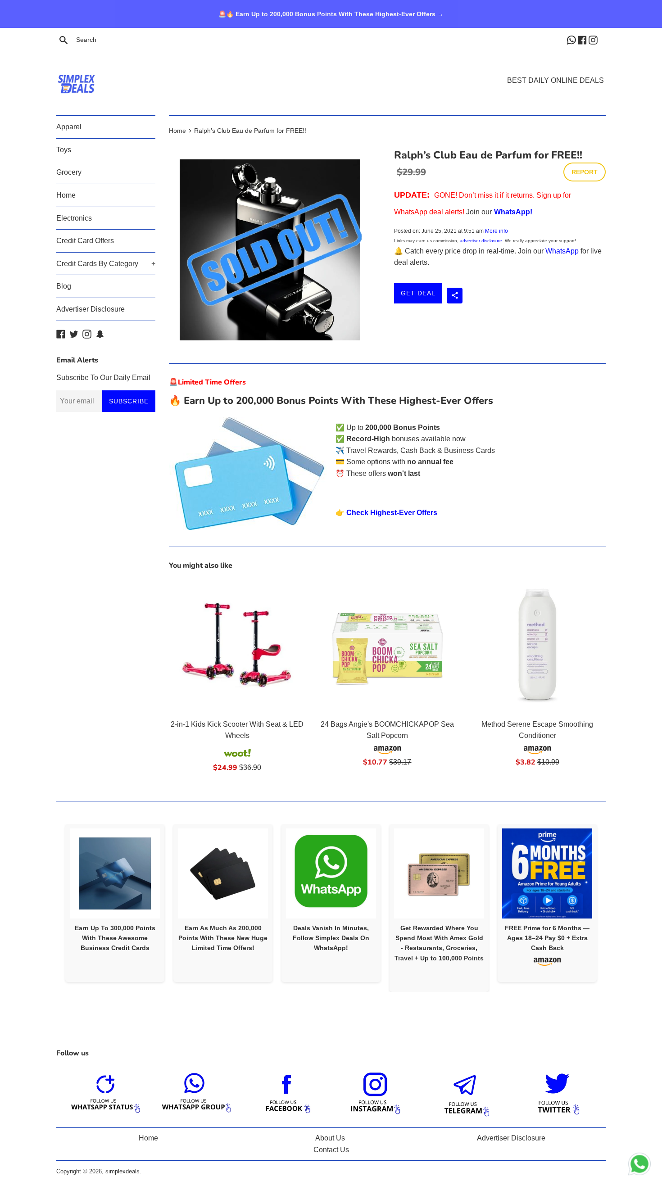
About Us (330, 1138)
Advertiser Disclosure (90, 309)
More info (496, 231)
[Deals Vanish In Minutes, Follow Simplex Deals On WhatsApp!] (331, 873)
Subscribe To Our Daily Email (103, 377)
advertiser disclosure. (481, 240)
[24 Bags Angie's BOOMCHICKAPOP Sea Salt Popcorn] (387, 646)
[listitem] (114, 903)
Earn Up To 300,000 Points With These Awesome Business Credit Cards (115, 938)
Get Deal (418, 293)
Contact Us (331, 1150)
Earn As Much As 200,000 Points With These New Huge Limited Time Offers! (223, 938)
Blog (63, 286)
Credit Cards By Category (105, 263)
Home (66, 195)
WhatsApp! (513, 212)
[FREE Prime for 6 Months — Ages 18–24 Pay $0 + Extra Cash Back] (547, 873)
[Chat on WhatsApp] (639, 1165)
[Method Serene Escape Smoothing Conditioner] (537, 646)
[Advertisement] (331, 70)
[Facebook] (583, 39)
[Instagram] (594, 39)
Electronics (74, 218)
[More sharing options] (454, 295)
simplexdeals (122, 1171)
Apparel (69, 127)
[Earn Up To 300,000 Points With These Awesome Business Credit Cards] (115, 873)
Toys (63, 150)
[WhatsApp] (572, 39)
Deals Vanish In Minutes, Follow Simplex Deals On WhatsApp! (331, 938)
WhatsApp (562, 251)
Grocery (69, 172)
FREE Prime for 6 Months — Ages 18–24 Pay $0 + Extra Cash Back (547, 938)
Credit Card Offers (85, 240)
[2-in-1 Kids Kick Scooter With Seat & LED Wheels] (237, 646)
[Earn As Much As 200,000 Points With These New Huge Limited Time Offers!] (223, 873)
